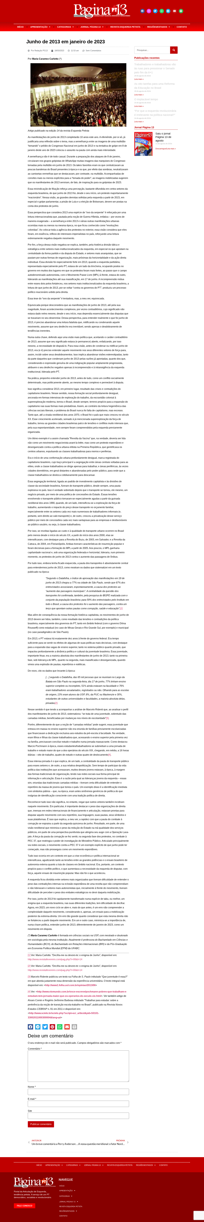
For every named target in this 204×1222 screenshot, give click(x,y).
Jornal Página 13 (90, 27)
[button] (30, 1027)
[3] (107, 718)
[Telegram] (168, 11)
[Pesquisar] (174, 50)
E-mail (32, 1099)
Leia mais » (139, 79)
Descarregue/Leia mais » (165, 149)
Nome (32, 1087)
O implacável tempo (146, 99)
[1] (121, 608)
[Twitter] (155, 11)
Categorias (64, 27)
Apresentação (38, 27)
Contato (182, 27)
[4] (109, 754)
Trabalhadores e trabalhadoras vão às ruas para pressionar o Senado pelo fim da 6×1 (155, 68)
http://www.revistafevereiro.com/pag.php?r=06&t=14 (55, 959)
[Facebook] (142, 11)
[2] (56, 703)
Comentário (35, 1049)
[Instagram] (149, 11)
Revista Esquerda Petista (125, 27)
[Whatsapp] (161, 11)
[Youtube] (174, 11)
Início (20, 27)
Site (30, 1111)
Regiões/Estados (157, 27)
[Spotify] (181, 11)
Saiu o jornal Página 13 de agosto (163, 137)
